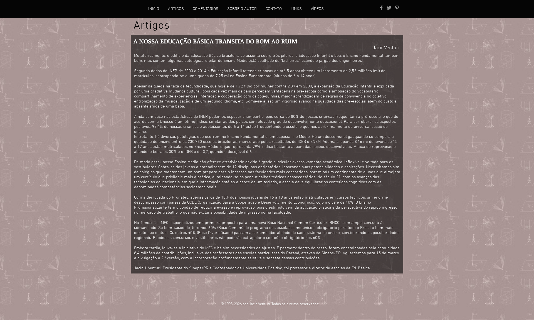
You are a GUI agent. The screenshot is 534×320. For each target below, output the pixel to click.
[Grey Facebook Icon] (381, 8)
